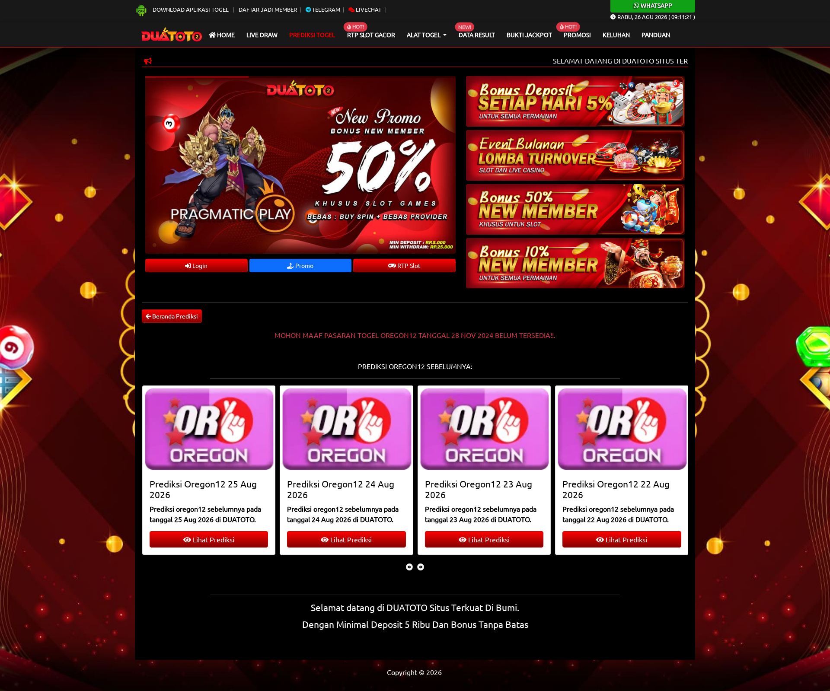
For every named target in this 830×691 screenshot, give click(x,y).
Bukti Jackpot (529, 34)
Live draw (262, 34)
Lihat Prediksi (212, 539)
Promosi (577, 34)
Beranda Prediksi (174, 316)
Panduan (656, 34)
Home (225, 34)
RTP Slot (408, 265)
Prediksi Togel (312, 34)
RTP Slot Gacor (371, 34)
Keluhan (616, 34)
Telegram (325, 9)
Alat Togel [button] (424, 34)
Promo (303, 265)
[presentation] (409, 566)
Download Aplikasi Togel (190, 9)
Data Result (477, 34)
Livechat (367, 9)
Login (199, 265)
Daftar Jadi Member (268, 9)
